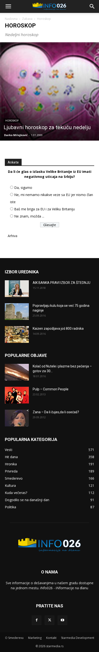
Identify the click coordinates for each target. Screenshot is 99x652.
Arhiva (12, 235)
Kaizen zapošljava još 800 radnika (58, 328)
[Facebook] (36, 620)
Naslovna (11, 19)
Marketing (35, 638)
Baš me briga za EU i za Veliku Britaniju (44, 209)
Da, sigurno (23, 187)
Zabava (27, 19)
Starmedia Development (77, 638)
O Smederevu (14, 638)
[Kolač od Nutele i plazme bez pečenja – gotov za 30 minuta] (17, 372)
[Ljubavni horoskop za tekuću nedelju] (49, 91)
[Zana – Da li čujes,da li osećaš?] (17, 418)
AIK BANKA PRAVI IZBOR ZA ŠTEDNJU (61, 283)
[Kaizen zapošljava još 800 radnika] (17, 334)
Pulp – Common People (50, 389)
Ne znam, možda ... (29, 216)
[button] (8, 6)
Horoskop (12, 120)
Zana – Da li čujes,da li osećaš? (56, 412)
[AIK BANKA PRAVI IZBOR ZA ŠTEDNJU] (17, 288)
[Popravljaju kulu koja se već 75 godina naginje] (17, 311)
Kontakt (51, 638)
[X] (49, 620)
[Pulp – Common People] (17, 395)
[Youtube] (62, 620)
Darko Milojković (16, 135)
